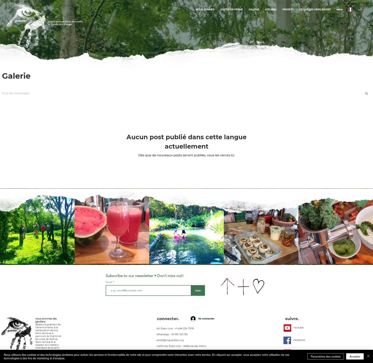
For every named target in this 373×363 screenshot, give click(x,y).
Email (109, 282)
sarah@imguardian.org (170, 340)
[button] (366, 94)
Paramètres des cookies (326, 356)
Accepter (354, 356)
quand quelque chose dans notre (65, 21)
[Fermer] (368, 356)
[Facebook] (287, 340)
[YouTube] (287, 328)
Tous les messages (15, 93)
